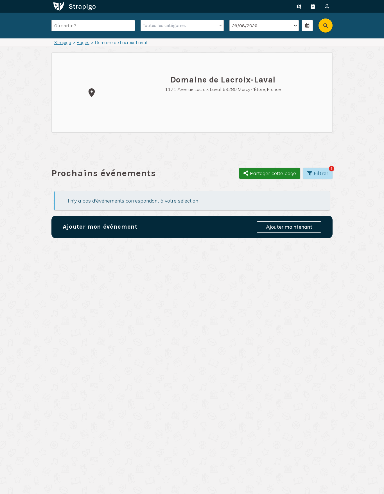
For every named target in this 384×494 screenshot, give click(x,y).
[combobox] (180, 25)
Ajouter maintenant (289, 227)
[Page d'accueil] (74, 6)
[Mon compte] (327, 6)
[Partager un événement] (313, 6)
